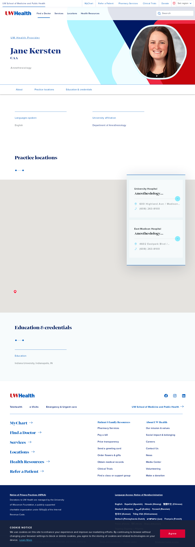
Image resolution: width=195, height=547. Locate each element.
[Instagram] (174, 395)
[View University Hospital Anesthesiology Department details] (177, 198)
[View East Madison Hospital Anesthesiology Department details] (177, 238)
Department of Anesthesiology (109, 125)
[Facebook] (165, 395)
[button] (15, 291)
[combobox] (177, 13)
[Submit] (159, 13)
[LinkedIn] (182, 395)
